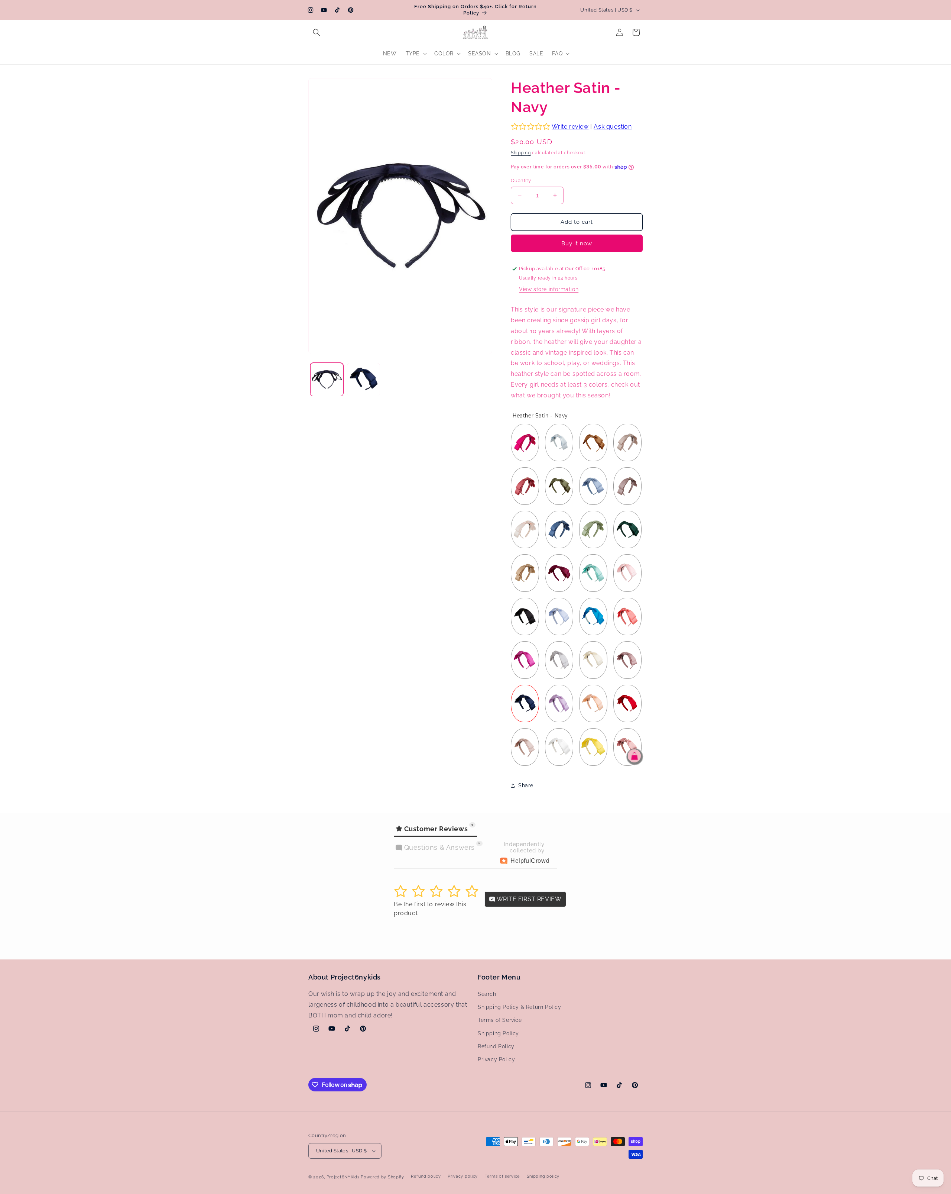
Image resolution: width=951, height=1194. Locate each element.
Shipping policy (543, 1176)
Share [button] (525, 785)
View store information (548, 289)
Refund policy (426, 1176)
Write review (570, 126)
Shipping (521, 152)
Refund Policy (496, 1046)
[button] (316, 32)
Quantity (521, 180)
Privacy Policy (496, 1059)
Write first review (528, 899)
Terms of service (502, 1176)
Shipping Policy (498, 1033)
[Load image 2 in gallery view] (363, 379)
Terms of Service (500, 1020)
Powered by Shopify (382, 1177)
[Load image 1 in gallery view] (326, 379)
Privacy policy (463, 1176)
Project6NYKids (343, 1177)
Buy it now (576, 243)
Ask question (613, 126)
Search (487, 994)
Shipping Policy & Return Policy (519, 1007)
